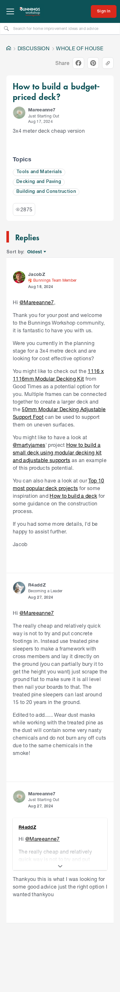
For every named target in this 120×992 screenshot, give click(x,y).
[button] (19, 112)
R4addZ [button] (37, 584)
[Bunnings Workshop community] (30, 11)
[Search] (6, 28)
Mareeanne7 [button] (41, 109)
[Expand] (60, 866)
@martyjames (29, 445)
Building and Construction (46, 192)
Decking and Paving (38, 182)
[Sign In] (103, 11)
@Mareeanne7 (37, 302)
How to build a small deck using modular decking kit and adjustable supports (57, 452)
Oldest (35, 252)
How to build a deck (73, 496)
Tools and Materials (39, 172)
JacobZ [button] (36, 274)
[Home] (8, 48)
